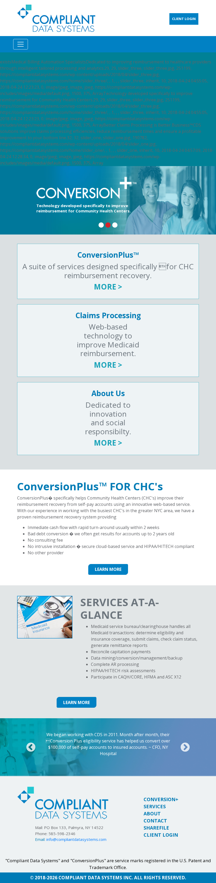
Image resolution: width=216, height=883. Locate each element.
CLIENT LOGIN (184, 18)
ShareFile (156, 828)
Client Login (161, 835)
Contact (155, 820)
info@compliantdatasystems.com (76, 839)
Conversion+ (161, 799)
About (152, 813)
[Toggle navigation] (20, 44)
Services (155, 806)
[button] (31, 747)
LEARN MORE (108, 569)
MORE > (108, 287)
